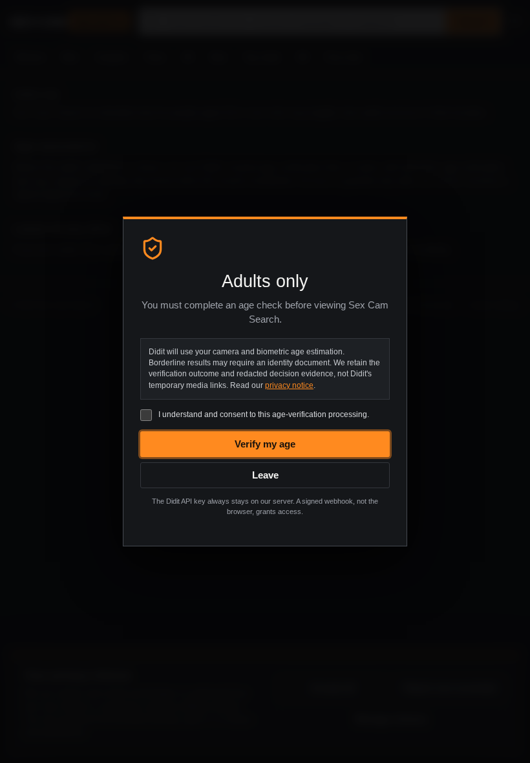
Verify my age (265, 443)
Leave (265, 474)
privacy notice (289, 385)
